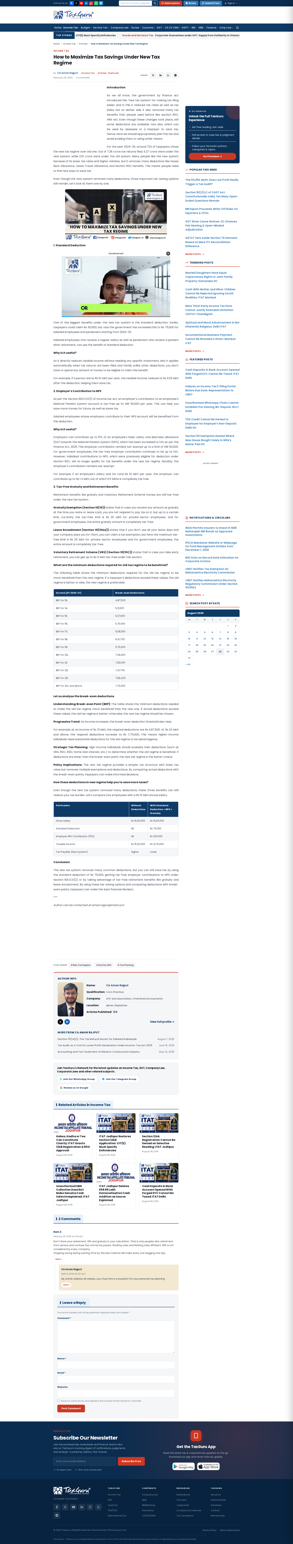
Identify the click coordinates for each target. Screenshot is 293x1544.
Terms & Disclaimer (230, 1530)
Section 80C (105, 965)
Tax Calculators (185, 1515)
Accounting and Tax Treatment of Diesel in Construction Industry (99, 1051)
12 (205, 638)
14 (220, 638)
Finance (212, 27)
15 (228, 638)
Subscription (172, 3)
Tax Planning (127, 965)
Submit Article (218, 1500)
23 (235, 645)
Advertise (216, 1505)
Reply (58, 1259)
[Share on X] (153, 75)
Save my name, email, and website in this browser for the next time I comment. (101, 1400)
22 (228, 645)
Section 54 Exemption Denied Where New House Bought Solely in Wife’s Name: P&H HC (209, 440)
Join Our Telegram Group (121, 1079)
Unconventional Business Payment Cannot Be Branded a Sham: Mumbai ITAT (210, 339)
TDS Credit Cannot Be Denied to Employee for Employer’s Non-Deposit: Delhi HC (211, 423)
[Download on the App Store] (208, 1466)
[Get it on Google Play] (183, 1466)
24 (189, 651)
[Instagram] (91, 3)
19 (204, 645)
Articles (83, 43)
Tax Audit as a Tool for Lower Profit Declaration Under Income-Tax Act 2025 (105, 1045)
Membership (218, 1515)
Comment (64, 1318)
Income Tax (70, 27)
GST (159, 27)
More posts (193, 254)
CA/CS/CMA (148, 1515)
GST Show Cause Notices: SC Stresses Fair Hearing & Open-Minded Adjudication (211, 226)
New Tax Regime (81, 965)
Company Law (119, 27)
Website (62, 1387)
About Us (216, 1494)
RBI (193, 27)
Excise (135, 27)
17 (189, 645)
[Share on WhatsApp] (168, 75)
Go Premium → (212, 156)
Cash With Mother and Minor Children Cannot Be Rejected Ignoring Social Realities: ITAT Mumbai (210, 293)
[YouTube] (81, 3)
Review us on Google (76, 1087)
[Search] (155, 3)
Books (192, 3)
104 (115, 1012)
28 (220, 651)
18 (197, 645)
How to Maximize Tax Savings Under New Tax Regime (106, 60)
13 (212, 638)
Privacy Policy (210, 1530)
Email (61, 1372)
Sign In (231, 3)
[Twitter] (60, 1022)
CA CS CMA (172, 27)
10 (189, 638)
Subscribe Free (131, 1461)
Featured (113, 73)
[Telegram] (101, 3)
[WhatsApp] (96, 3)
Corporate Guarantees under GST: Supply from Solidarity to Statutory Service (107, 35)
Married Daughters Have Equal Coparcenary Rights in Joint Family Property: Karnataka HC (209, 277)
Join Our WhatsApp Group (79, 1079)
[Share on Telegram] (175, 75)
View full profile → (162, 1022)
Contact (215, 1510)
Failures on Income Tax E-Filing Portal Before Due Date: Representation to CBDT (210, 390)
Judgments (183, 1505)
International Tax (117, 1515)
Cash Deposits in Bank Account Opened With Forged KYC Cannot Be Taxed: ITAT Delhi (212, 374)
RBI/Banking (148, 1505)
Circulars (181, 1500)
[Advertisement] (78, 119)
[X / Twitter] (76, 3)
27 (212, 651)
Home (58, 27)
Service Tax (100, 27)
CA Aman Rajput (67, 73)
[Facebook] (72, 3)
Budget (85, 27)
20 (212, 645)
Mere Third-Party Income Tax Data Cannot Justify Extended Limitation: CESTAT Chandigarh (209, 310)
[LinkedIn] (86, 3)
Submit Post (212, 3)
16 (236, 638)
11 (197, 638)
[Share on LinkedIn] (161, 75)
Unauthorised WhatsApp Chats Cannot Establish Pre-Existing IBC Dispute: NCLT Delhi (212, 407)
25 (197, 651)
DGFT (185, 27)
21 (220, 645)
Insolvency (148, 1510)
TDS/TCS (112, 1510)
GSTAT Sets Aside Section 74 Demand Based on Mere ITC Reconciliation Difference (211, 242)
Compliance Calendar (189, 1510)
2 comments (83, 77)
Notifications (183, 1494)
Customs (148, 27)
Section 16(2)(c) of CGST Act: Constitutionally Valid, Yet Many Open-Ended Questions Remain (211, 196)
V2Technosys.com (116, 1530)
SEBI (200, 27)
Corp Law (225, 27)
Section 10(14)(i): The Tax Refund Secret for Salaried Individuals (97, 1039)
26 (204, 651)
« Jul (188, 664)
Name (61, 1358)
